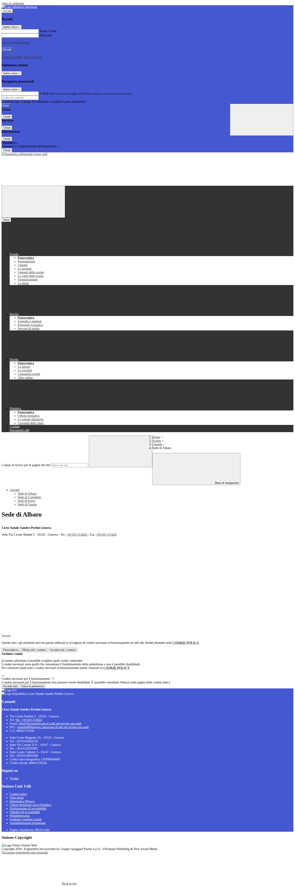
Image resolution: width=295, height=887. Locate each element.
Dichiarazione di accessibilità (28, 808)
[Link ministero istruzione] (19, 7)
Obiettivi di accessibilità (25, 812)
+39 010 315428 (105, 534)
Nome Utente (48, 31)
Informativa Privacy (22, 801)
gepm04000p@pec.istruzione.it (53, 727)
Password (46, 35)
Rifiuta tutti (34, 649)
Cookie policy (18, 794)
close (6, 219)
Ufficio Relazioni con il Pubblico (30, 805)
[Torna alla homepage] (25, 154)
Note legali (16, 797)
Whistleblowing (20, 815)
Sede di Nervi (26, 500)
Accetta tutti (63, 649)
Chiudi (6, 116)
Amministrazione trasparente (28, 823)
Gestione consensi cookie (26, 819)
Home (156, 437)
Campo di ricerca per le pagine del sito (26, 465)
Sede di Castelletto (29, 497)
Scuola (156, 440)
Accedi (7, 10)
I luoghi (157, 444)
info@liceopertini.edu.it (50, 723)
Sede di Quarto (27, 504)
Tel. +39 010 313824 (28, 720)
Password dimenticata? (16, 42)
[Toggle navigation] (33, 202)
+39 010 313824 (76, 534)
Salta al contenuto (13, 3)
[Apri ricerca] (261, 120)
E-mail (44, 93)
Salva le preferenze (32, 686)
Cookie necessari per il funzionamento (26, 678)
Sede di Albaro (27, 493)
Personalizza (10, 649)
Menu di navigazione (226, 482)
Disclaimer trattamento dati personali (25, 852)
